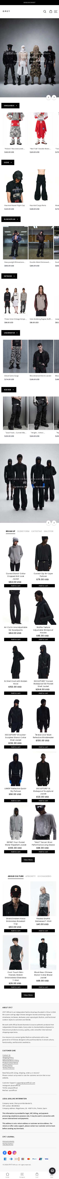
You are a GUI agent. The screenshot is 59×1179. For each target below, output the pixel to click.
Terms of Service (8, 1068)
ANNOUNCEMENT (29, 2)
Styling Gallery (8, 1144)
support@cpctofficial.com (25, 1083)
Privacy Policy (7, 1065)
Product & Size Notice (10, 1063)
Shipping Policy (8, 1058)
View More (28, 860)
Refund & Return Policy (11, 1060)
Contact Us (6, 1055)
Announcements (8, 1141)
